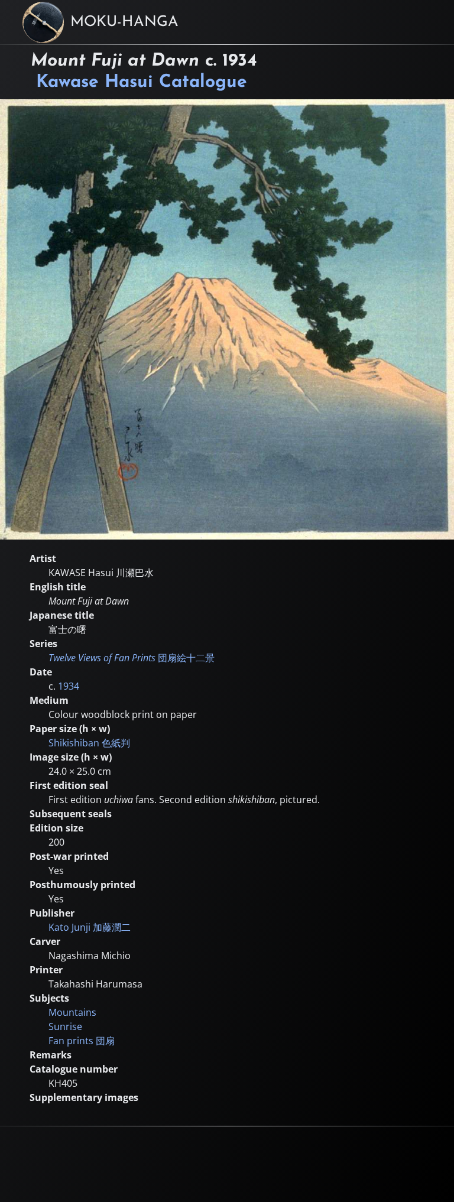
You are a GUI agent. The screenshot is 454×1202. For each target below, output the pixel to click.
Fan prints (81, 1040)
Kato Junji (89, 927)
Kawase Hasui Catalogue (141, 82)
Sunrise (65, 1026)
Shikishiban (89, 742)
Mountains (72, 1012)
